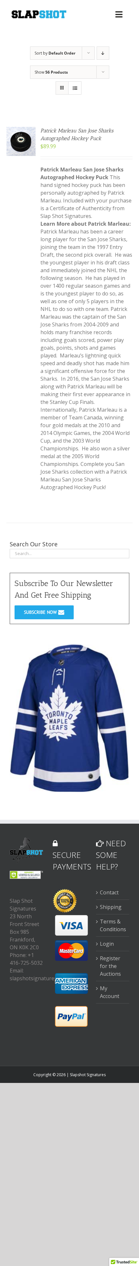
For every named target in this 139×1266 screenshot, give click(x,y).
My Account (109, 992)
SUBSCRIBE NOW (41, 612)
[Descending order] (103, 53)
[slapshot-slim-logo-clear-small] (38, 12)
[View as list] (75, 88)
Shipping (111, 907)
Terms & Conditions (113, 925)
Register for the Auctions (110, 966)
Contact (109, 892)
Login (107, 943)
